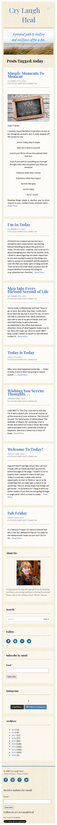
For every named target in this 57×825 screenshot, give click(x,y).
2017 (14, 735)
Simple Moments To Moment (26, 75)
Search (46, 619)
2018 (14, 732)
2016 (14, 738)
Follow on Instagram (37, 707)
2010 (14, 755)
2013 (14, 746)
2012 (14, 749)
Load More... (17, 707)
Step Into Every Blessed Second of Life (28, 290)
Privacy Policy (22, 774)
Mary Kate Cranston (27, 83)
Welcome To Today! (25, 449)
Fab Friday (17, 513)
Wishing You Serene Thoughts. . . (26, 392)
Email (9, 665)
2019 (14, 730)
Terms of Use (9, 774)
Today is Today (21, 352)
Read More (12, 205)
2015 (14, 741)
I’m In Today (19, 224)
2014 (14, 744)
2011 (14, 752)
